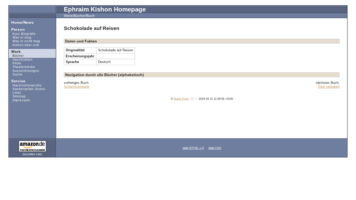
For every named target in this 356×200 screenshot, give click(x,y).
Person (17, 29)
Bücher (16, 55)
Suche (16, 74)
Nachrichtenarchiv (25, 85)
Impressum (19, 100)
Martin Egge (181, 98)
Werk (15, 51)
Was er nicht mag (24, 41)
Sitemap (17, 96)
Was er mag (20, 37)
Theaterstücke (22, 66)
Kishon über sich (24, 44)
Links (15, 92)
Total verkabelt (328, 87)
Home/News (21, 22)
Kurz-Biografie (22, 33)
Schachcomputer (76, 87)
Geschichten (20, 59)
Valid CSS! (214, 147)
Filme (15, 63)
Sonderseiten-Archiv (27, 89)
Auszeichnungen (24, 70)
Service (17, 81)
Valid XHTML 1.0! (193, 147)
